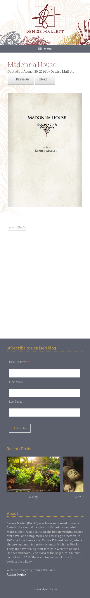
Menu (48, 49)
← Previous (20, 79)
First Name (16, 382)
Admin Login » (16, 574)
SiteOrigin (42, 589)
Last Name (15, 401)
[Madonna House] (45, 205)
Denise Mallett (62, 71)
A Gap (33, 497)
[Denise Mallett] (45, 18)
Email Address (19, 361)
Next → (45, 79)
